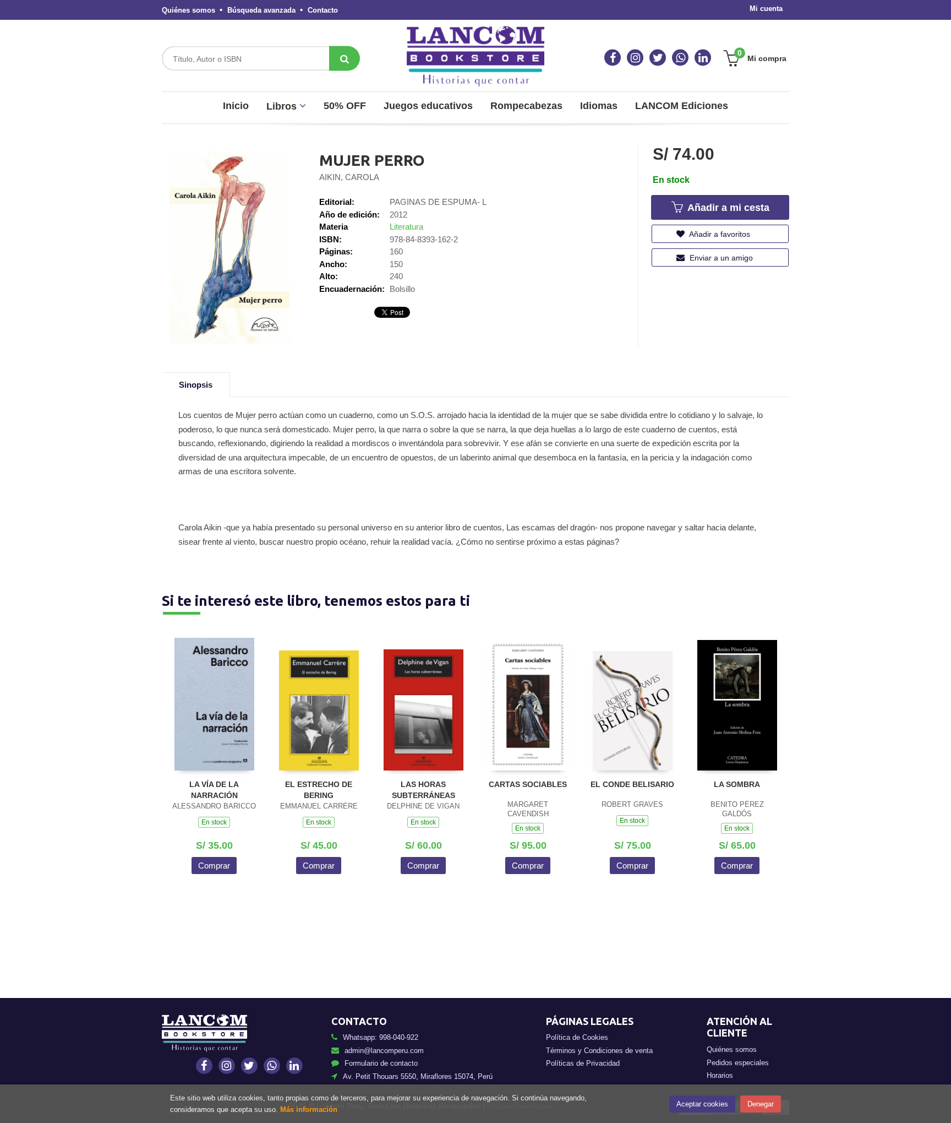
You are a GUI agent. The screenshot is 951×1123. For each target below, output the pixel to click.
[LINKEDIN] (703, 58)
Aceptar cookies (702, 1104)
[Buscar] (344, 58)
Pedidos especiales (738, 1063)
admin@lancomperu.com (384, 1050)
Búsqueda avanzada (261, 10)
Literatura (406, 226)
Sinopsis (195, 384)
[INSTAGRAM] (635, 58)
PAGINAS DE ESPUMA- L (438, 202)
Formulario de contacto (381, 1063)
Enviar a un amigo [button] (720, 257)
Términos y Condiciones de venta (599, 1050)
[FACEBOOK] (612, 58)
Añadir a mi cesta (727, 207)
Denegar (760, 1104)
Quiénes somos (188, 10)
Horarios (720, 1075)
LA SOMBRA (737, 784)
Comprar (214, 865)
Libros (282, 106)
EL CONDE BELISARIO (632, 784)
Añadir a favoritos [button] (718, 234)
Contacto (323, 10)
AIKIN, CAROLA (349, 177)
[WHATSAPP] (680, 58)
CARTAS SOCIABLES (528, 784)
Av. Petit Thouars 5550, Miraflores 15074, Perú (418, 1076)
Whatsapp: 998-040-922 (380, 1037)
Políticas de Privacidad (583, 1063)
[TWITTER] (657, 58)
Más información (308, 1109)
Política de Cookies (577, 1037)
